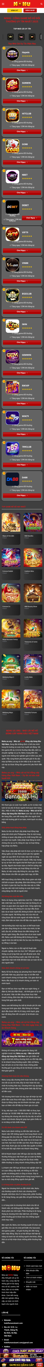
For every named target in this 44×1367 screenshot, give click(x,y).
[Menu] (3, 4)
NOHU (10, 1275)
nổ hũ (22, 741)
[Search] (41, 4)
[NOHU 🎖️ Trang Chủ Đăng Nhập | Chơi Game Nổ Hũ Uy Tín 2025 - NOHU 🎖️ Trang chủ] (22, 4)
